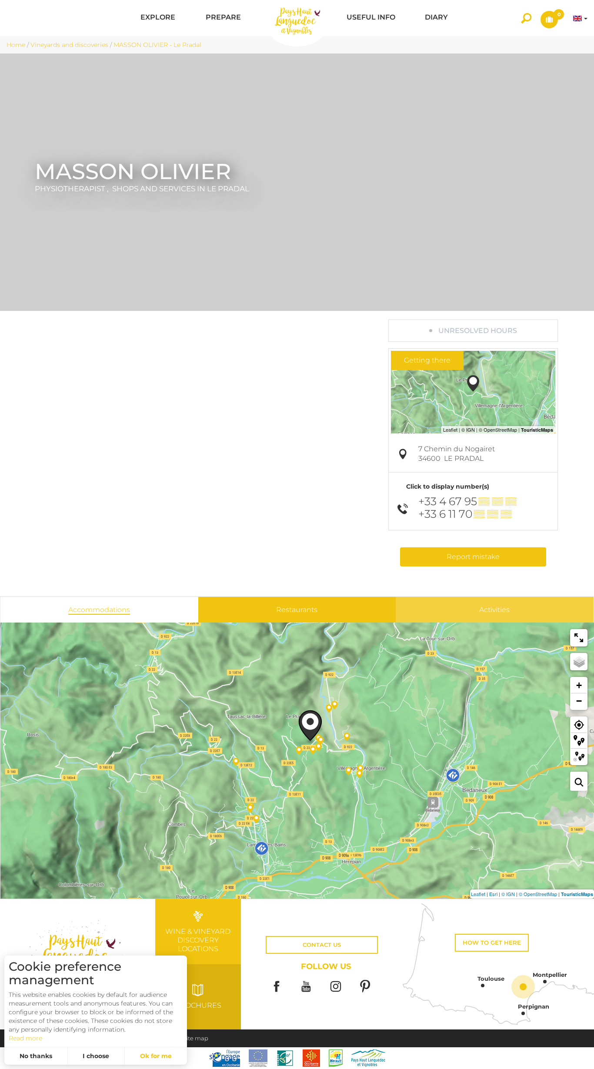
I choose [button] (96, 1056)
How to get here (492, 942)
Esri (493, 893)
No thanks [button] (36, 1056)
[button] (157, 18)
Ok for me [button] (156, 1056)
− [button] (579, 701)
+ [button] (579, 685)
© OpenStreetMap (538, 893)
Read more (25, 1038)
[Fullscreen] (579, 638)
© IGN (508, 893)
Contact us (322, 945)
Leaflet (478, 893)
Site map (195, 1038)
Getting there (427, 360)
